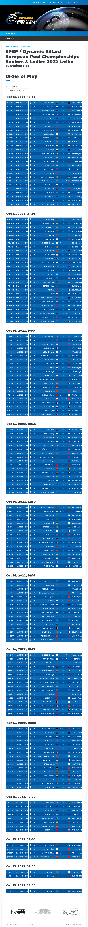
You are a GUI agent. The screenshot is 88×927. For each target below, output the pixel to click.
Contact (76, 2)
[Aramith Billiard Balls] (17, 911)
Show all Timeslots (17, 91)
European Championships (20, 47)
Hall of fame (64, 2)
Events (40, 2)
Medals (53, 2)
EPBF (7, 47)
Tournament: (11, 34)
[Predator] (44, 911)
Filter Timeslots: (12, 86)
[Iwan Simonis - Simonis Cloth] (70, 911)
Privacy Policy (77, 924)
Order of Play (11, 38)
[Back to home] (20, 18)
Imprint (68, 924)
